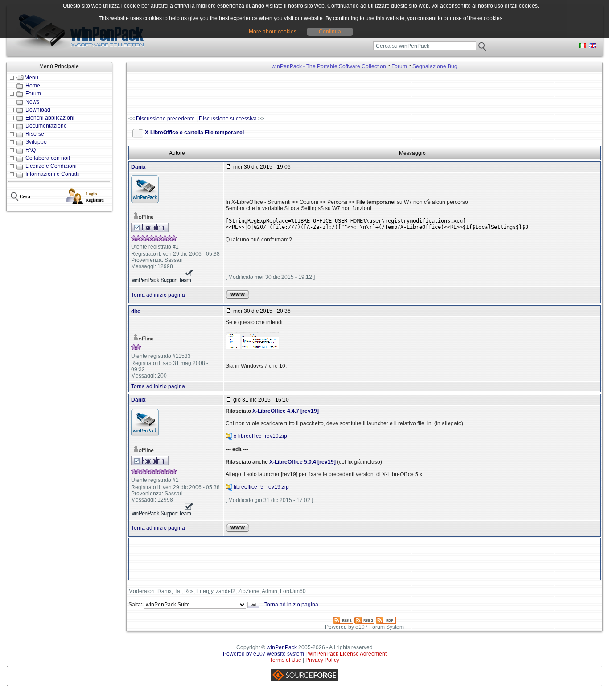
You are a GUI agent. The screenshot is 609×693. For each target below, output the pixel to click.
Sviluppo (36, 142)
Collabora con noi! (47, 158)
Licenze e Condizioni (51, 166)
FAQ (30, 150)
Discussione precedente (165, 119)
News (32, 102)
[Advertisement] (290, 94)
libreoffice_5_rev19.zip (261, 487)
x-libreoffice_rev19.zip (260, 436)
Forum (33, 94)
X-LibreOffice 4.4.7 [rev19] (285, 411)
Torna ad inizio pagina (158, 295)
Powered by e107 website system (263, 654)
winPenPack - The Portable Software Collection (329, 66)
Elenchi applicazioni (49, 118)
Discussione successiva (228, 119)
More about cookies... (274, 32)
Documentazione (46, 126)
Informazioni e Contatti (52, 174)
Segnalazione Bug (434, 66)
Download (37, 110)
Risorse (34, 134)
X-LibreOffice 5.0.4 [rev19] (302, 462)
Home (32, 86)
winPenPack (282, 647)
